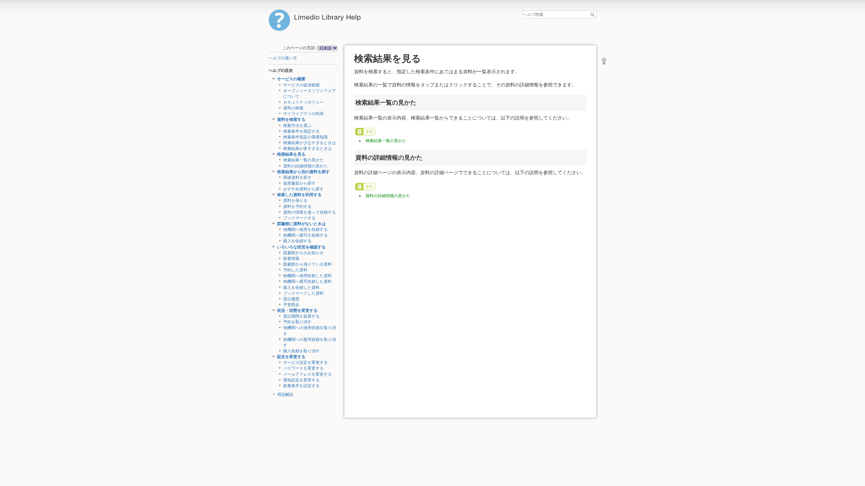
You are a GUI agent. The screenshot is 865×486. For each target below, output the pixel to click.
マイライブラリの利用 (303, 113)
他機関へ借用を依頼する (305, 229)
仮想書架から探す (299, 183)
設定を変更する (291, 356)
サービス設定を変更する (305, 362)
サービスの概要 (291, 79)
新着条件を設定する (301, 385)
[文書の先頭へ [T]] (604, 60)
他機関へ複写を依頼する (305, 235)
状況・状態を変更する (297, 310)
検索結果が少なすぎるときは (309, 142)
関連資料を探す (297, 177)
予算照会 (291, 304)
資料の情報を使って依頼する (309, 212)
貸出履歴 (291, 299)
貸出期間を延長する (301, 316)
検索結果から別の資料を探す (303, 171)
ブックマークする (299, 218)
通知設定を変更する (301, 380)
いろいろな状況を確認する (301, 247)
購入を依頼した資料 (301, 287)
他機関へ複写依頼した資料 (307, 281)
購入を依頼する (297, 241)
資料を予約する (297, 206)
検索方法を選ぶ (297, 125)
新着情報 (291, 258)
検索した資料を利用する (299, 194)
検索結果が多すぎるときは (307, 148)
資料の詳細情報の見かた (305, 166)
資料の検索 (293, 108)
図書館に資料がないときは (301, 223)
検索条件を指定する (301, 131)
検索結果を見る (291, 154)
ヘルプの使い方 (283, 58)
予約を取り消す (297, 322)
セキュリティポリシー (303, 102)
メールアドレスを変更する (307, 374)
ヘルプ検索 (593, 14)
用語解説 (285, 394)
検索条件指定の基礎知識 (305, 137)
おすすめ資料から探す (303, 189)
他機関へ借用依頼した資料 (307, 275)
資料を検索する (291, 119)
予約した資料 (295, 270)
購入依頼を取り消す (301, 351)
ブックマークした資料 (303, 293)
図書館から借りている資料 (307, 264)
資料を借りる (295, 200)
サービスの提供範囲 (301, 85)
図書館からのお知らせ (303, 252)
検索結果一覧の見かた (303, 160)
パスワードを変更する (303, 368)
